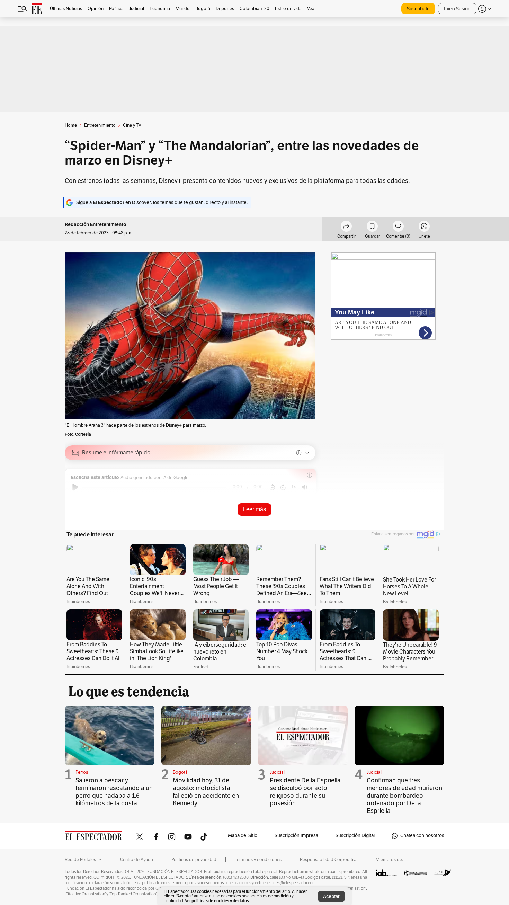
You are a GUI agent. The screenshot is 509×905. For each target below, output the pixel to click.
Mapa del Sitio (242, 836)
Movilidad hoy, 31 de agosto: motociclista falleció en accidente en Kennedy (206, 792)
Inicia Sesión (457, 9)
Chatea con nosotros (422, 836)
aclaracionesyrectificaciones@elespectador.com (272, 882)
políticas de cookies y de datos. (220, 900)
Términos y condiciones (258, 859)
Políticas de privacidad (193, 859)
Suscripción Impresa (296, 836)
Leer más (254, 509)
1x (293, 486)
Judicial (277, 772)
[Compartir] (346, 227)
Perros (81, 772)
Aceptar (331, 896)
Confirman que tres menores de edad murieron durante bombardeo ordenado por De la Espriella (404, 796)
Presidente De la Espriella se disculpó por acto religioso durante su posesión (305, 792)
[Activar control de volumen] (304, 487)
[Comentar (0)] (398, 227)
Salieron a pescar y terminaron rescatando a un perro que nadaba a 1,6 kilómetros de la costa (114, 792)
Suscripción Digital (355, 836)
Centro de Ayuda (136, 859)
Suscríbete (418, 9)
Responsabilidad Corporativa (329, 859)
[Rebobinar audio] (272, 487)
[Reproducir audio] (75, 487)
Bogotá (180, 772)
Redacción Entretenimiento (95, 225)
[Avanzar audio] (283, 487)
